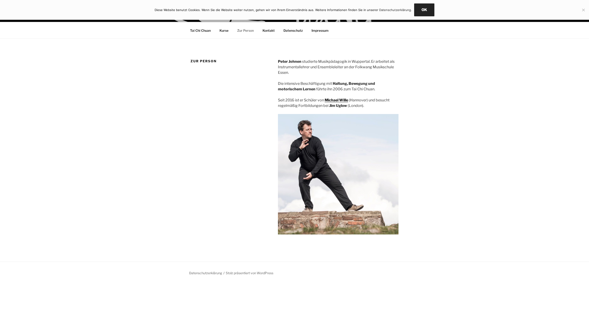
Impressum (320, 30)
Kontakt (269, 30)
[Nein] (583, 10)
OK (424, 10)
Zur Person (245, 30)
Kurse (223, 30)
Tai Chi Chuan (200, 30)
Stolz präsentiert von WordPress (249, 273)
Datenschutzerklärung (205, 273)
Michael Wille (336, 100)
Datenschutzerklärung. (395, 10)
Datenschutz (293, 30)
